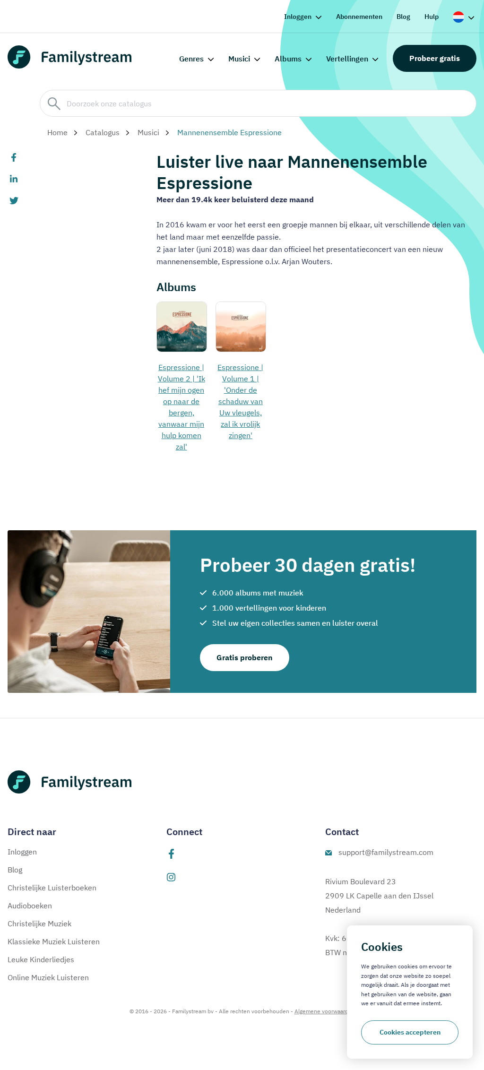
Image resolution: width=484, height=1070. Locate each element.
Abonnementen (359, 16)
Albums (288, 58)
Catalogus (103, 132)
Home (57, 132)
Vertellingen (347, 58)
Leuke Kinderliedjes (41, 959)
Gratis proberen (244, 657)
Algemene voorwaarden (324, 1011)
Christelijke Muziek (39, 923)
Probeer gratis (434, 58)
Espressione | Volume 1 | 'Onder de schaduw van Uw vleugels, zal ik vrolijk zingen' (240, 401)
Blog (403, 16)
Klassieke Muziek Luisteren (54, 941)
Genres (191, 58)
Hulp (431, 16)
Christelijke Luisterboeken (52, 887)
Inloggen (297, 16)
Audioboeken (30, 905)
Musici (239, 58)
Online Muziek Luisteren (48, 977)
